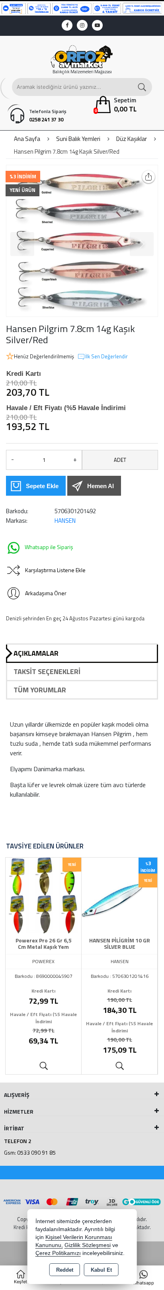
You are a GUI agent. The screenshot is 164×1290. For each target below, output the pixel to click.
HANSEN (65, 520)
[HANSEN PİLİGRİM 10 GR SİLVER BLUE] (119, 894)
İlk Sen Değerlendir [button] (106, 356)
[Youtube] (97, 25)
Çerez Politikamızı (58, 1253)
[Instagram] (82, 25)
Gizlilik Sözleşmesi (87, 1245)
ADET (120, 460)
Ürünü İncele (43, 1066)
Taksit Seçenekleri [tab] (47, 671)
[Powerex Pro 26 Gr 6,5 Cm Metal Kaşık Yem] (43, 894)
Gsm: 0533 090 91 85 (30, 1152)
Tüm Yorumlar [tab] (40, 689)
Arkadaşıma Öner (45, 593)
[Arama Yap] (142, 87)
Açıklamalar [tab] (36, 653)
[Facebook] (67, 25)
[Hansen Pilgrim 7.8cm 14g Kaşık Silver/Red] (82, 241)
